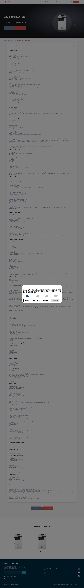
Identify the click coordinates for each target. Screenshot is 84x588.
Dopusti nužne (45, 300)
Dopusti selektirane (36, 300)
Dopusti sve (27, 300)
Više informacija (55, 300)
